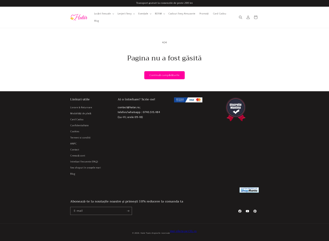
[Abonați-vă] (128, 211)
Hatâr (143, 233)
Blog (72, 174)
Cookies (74, 131)
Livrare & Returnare (81, 107)
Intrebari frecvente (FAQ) (84, 161)
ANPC (73, 143)
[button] (103, 13)
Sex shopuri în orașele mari (85, 167)
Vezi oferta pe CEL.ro (183, 231)
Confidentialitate (79, 125)
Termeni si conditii (80, 137)
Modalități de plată (80, 113)
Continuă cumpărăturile (164, 75)
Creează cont (77, 155)
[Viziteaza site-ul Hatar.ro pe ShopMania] (249, 190)
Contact (74, 149)
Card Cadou (77, 119)
